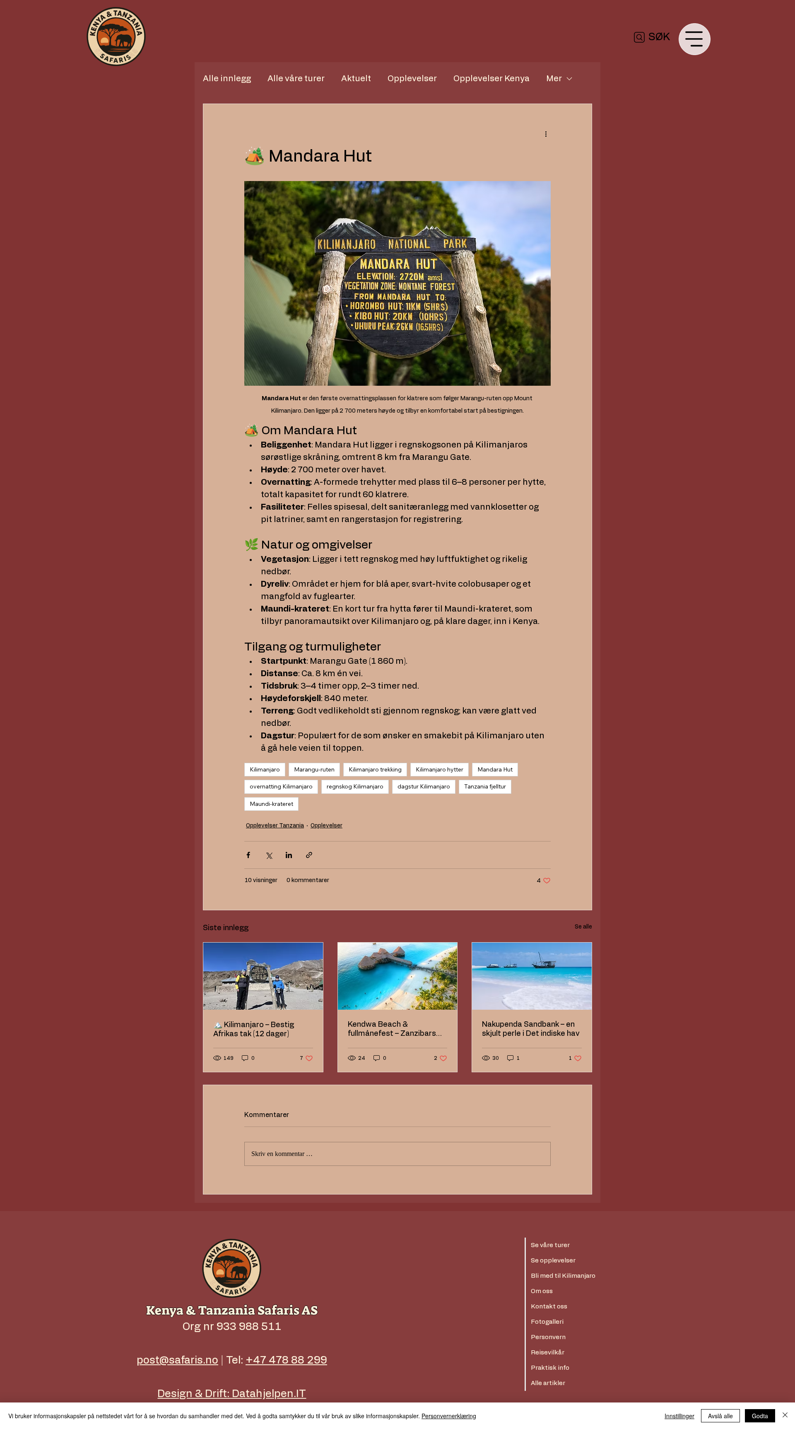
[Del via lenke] (309, 855)
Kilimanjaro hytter (439, 769)
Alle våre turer (296, 79)
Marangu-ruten (314, 769)
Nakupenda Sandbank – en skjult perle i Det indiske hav (531, 1029)
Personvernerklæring (449, 1416)
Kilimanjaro (265, 769)
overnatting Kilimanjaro (281, 786)
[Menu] (695, 39)
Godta (760, 1416)
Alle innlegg (227, 79)
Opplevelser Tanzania (275, 826)
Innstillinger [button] (679, 1416)
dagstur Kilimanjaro (424, 786)
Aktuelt (356, 79)
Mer (554, 79)
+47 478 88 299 (286, 1360)
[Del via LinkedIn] (289, 855)
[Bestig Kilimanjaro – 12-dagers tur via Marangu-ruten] (263, 976)
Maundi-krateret (271, 804)
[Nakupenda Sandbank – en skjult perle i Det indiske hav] (532, 976)
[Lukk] (785, 1415)
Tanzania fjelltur (485, 786)
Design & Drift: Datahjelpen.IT (231, 1394)
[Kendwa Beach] (398, 976)
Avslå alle (720, 1416)
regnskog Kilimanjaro (355, 786)
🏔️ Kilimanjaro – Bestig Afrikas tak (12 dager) (253, 1029)
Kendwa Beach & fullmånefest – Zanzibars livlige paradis (392, 1029)
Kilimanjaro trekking (375, 769)
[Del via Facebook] (248, 855)
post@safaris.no (177, 1360)
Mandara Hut (495, 769)
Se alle (583, 927)
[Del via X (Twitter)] (268, 855)
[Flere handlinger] (546, 134)
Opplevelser (412, 79)
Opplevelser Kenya (491, 79)
